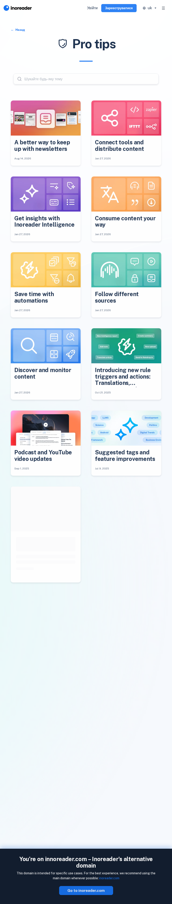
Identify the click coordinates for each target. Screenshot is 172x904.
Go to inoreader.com (86, 890)
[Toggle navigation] (163, 8)
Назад (20, 29)
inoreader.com (109, 878)
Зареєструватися (119, 8)
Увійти (92, 8)
